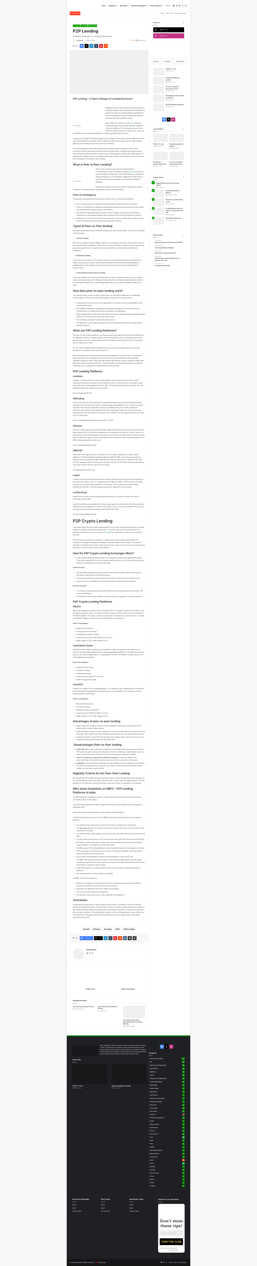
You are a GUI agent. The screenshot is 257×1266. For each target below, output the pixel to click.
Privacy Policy (77, 1211)
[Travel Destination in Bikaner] (158, 193)
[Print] (135, 938)
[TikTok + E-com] (158, 71)
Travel (152, 1163)
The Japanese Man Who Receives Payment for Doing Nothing (132, 1022)
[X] (87, 46)
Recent (155, 61)
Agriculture (153, 1091)
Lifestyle (152, 1170)
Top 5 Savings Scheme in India (83, 1006)
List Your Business (180, 13)
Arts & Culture (154, 1173)
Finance (76, 26)
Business (153, 1114)
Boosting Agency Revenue (175, 104)
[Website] (87, 953)
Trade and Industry (156, 1082)
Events (152, 1182)
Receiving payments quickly (121, 1086)
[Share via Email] (130, 938)
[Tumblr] (96, 46)
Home (104, 6)
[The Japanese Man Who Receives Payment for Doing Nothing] (134, 1012)
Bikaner (152, 1179)
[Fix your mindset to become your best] (158, 89)
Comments (180, 61)
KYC (105, 532)
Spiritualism (153, 1085)
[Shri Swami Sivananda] (158, 221)
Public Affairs (154, 1088)
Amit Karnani (102, 1262)
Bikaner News (154, 1153)
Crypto (152, 1176)
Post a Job (169, 13)
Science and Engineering (158, 1078)
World (151, 1160)
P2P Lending (129, 929)
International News (156, 1150)
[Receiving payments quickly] (158, 80)
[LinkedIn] (91, 46)
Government (154, 1134)
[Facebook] (82, 46)
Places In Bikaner (156, 6)
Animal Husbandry (156, 1101)
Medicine (153, 1072)
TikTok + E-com (171, 69)
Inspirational (154, 1127)
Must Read (123, 6)
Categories (112, 6)
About (74, 1208)
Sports (152, 1075)
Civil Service (154, 1095)
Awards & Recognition (138, 6)
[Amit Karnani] (80, 5)
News (151, 1140)
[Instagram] (92, 953)
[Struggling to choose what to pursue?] (158, 98)
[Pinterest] (101, 46)
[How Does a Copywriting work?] (160, 156)
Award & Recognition (156, 1058)
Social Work (154, 1068)
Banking (152, 1166)
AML (112, 532)
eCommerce (154, 1157)
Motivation (153, 1105)
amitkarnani (79, 40)
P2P (118, 929)
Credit (86, 929)
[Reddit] (106, 46)
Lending (84, 26)
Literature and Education (158, 1065)
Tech (151, 1137)
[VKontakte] (125, 938)
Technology (153, 1108)
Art (151, 1062)
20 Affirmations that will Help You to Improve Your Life (174, 211)
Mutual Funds (154, 1124)
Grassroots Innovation (157, 1098)
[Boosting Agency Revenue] (158, 107)
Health (152, 1147)
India (151, 1143)
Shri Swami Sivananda (173, 218)
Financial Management (157, 1117)
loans (133, 123)
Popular (167, 61)
